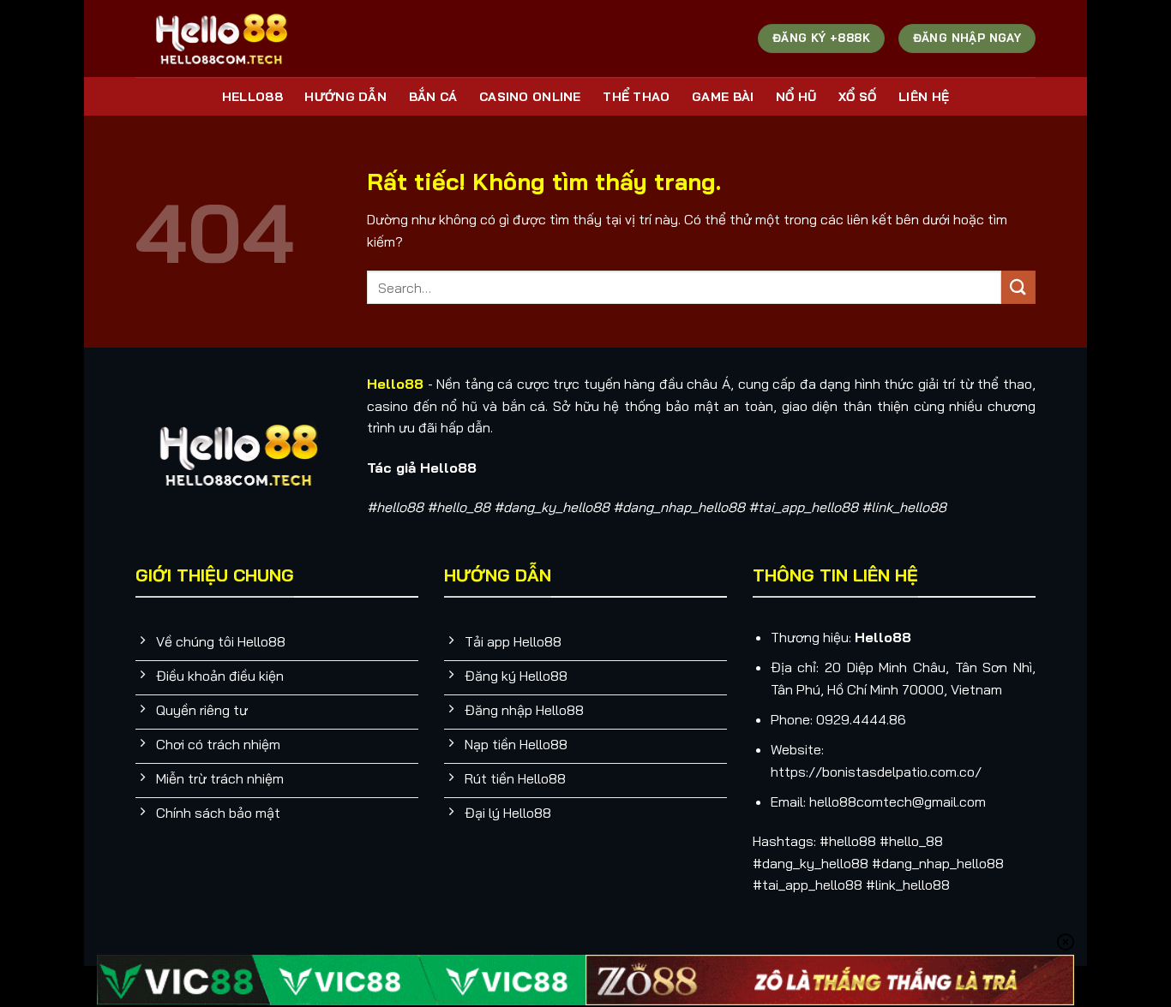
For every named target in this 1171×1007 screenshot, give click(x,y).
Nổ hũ (796, 96)
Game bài (723, 96)
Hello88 (252, 96)
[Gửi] (1018, 287)
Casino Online (530, 96)
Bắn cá (433, 96)
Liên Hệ (923, 96)
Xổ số (857, 96)
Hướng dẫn (345, 96)
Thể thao (636, 96)
